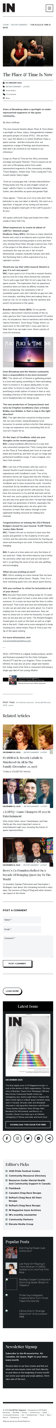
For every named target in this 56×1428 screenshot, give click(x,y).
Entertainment (19, 25)
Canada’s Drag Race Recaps (25, 1193)
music (11, 705)
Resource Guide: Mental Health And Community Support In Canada (29, 1182)
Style (48, 1415)
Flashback (15, 1188)
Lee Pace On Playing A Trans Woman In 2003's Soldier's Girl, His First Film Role (34, 1268)
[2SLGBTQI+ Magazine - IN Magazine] (9, 8)
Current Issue (35, 1412)
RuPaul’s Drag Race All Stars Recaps (25, 1199)
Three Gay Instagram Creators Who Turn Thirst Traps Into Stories (33, 1298)
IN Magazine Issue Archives (25, 1210)
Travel (42, 1415)
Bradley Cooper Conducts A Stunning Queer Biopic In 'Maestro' (34, 1282)
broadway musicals (25, 702)
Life (22, 1415)
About (5, 1417)
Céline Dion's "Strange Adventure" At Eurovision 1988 (33, 1314)
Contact (25, 1417)
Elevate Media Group (21, 1224)
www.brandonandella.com (17, 640)
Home (6, 25)
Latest (26, 87)
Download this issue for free (28, 1124)
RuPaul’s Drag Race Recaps (24, 1205)
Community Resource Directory (27, 1175)
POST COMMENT (17, 963)
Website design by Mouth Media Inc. (16, 1421)
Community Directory (11, 1415)
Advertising (14, 1417)
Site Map (16, 1412)
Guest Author (11, 90)
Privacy (24, 1412)
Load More (12, 991)
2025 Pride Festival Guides (24, 1171)
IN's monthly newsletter (23, 1215)
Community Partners (21, 1219)
